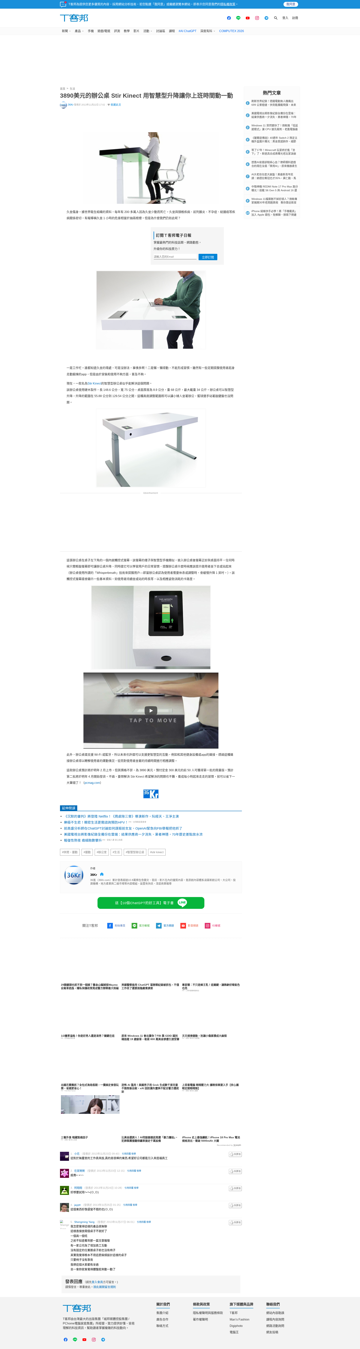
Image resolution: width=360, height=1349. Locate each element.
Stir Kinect (94, 383)
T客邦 (234, 1313)
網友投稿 (272, 1332)
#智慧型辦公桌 (135, 852)
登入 (285, 17)
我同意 (290, 4)
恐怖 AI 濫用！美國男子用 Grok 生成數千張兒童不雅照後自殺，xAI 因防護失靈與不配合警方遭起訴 (150, 1088)
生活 (72, 88)
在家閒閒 (79, 1170)
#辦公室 (102, 852)
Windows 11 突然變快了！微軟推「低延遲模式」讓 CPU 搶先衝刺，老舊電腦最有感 (274, 129)
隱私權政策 (227, 4)
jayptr (77, 1204)
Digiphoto (236, 1325)
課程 (172, 31)
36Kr (71, 104)
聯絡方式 (162, 1325)
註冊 (295, 17)
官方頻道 (169, 925)
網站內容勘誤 (275, 1313)
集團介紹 (162, 1313)
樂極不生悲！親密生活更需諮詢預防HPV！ (96, 822)
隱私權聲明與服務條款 (208, 1313)
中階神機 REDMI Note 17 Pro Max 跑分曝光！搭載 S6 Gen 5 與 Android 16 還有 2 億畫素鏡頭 (274, 190)
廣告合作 (162, 1319)
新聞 (65, 31)
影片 (137, 31)
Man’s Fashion (239, 1319)
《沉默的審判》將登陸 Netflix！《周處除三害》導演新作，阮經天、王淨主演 (121, 816)
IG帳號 (216, 925)
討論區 (160, 31)
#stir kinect (157, 852)
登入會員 (97, 1282)
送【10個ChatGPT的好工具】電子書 (144, 903)
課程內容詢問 (275, 1319)
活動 (146, 31)
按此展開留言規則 (104, 1286)
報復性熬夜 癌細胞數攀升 (83, 840)
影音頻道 (193, 925)
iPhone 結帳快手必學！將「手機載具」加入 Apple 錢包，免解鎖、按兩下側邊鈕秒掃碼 (274, 215)
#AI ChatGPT (187, 31)
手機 (91, 31)
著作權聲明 (200, 1319)
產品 (78, 31)
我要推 (235, 1154)
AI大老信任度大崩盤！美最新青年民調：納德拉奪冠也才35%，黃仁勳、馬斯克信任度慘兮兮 (273, 178)
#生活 (116, 852)
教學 (127, 31)
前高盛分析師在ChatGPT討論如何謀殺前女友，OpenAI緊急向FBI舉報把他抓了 (123, 828)
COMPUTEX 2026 (231, 31)
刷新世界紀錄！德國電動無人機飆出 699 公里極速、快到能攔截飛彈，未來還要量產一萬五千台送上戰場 (273, 105)
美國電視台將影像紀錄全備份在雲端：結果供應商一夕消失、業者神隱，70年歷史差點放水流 (133, 834)
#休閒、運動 (70, 852)
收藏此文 (116, 104)
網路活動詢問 (275, 1325)
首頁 (62, 88)
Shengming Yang (84, 1221)
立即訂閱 (208, 257)
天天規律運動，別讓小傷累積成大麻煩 (204, 1035)
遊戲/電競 (104, 31)
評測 (117, 31)
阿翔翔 (78, 1187)
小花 (77, 1153)
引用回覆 (126, 1154)
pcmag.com (92, 782)
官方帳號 (144, 925)
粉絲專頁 (120, 925)
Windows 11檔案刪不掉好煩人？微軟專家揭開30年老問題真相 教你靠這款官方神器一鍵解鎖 (274, 202)
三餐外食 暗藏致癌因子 (74, 1137)
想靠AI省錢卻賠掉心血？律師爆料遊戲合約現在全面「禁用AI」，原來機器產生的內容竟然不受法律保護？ (274, 166)
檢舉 (133, 1154)
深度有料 (206, 31)
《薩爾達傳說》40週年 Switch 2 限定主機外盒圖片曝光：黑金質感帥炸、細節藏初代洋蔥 (274, 141)
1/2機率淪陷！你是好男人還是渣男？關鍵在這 (88, 1035)
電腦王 (234, 1332)
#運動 (87, 852)
